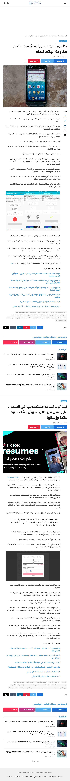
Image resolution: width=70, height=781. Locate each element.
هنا (12, 263)
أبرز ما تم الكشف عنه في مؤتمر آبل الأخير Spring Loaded (37, 662)
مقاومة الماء (11, 317)
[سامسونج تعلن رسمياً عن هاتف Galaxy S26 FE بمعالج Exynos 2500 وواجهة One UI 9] (62, 386)
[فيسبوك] (65, 116)
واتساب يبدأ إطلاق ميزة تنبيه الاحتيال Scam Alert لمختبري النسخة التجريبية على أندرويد (29, 356)
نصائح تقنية (59, 36)
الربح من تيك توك (19, 682)
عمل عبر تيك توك (31, 687)
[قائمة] (65, 3)
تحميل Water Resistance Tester (22, 315)
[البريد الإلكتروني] (65, 135)
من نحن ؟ (17, 776)
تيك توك (13, 685)
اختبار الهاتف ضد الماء (22, 312)
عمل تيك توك (42, 687)
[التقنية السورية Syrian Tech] (35, 3)
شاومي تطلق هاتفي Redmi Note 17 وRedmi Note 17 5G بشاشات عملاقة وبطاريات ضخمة (31, 376)
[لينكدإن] (65, 125)
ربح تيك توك (62, 687)
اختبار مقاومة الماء (60, 315)
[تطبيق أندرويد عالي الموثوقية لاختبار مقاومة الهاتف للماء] (35, 86)
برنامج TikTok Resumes (59, 685)
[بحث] (5, 3)
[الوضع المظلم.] (8, 3)
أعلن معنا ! (25, 776)
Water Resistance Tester (58, 312)
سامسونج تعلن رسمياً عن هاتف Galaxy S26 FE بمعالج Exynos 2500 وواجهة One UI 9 (30, 386)
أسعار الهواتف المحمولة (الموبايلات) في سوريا (43, 776)
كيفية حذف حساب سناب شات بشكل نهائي (43, 672)
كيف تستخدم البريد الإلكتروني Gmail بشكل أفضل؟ (40, 302)
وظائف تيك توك (13, 687)
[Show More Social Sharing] (25, 61)
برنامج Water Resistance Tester (43, 315)
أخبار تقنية (63, 401)
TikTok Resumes (13, 477)
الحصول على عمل (41, 682)
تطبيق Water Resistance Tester (56, 317)
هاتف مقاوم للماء (61, 320)
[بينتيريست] (65, 130)
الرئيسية (65, 36)
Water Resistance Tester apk (39, 312)
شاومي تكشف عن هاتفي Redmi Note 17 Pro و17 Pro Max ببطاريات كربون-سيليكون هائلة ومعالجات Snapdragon (31, 366)
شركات (55, 687)
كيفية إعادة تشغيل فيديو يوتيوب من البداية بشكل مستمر (36, 306)
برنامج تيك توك (45, 685)
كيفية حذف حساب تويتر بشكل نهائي (45, 676)
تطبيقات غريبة (29, 317)
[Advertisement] (35, 20)
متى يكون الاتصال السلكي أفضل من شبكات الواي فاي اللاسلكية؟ (34, 667)
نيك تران (22, 687)
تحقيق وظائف (35, 685)
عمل (49, 687)
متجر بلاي (19, 317)
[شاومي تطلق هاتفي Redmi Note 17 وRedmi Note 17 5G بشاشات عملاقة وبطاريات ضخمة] (62, 376)
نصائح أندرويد (63, 40)
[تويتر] (65, 121)
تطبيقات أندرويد (39, 317)
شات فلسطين (35, 761)
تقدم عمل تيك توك (23, 685)
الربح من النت (30, 682)
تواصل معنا (9, 776)
